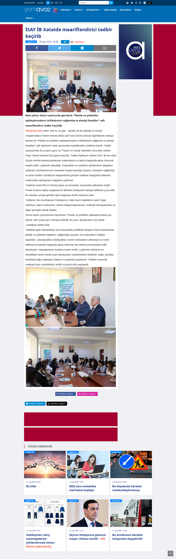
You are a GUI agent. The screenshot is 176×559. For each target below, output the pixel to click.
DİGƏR (29, 18)
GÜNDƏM (65, 10)
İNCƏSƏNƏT (125, 10)
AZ (48, 2)
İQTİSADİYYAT (92, 10)
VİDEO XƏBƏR (110, 10)
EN (56, 3)
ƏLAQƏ (40, 3)
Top (170, 553)
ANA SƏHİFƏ (29, 3)
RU (52, 3)
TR (60, 3)
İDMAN (138, 10)
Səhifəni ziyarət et (65, 395)
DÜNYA (78, 10)
